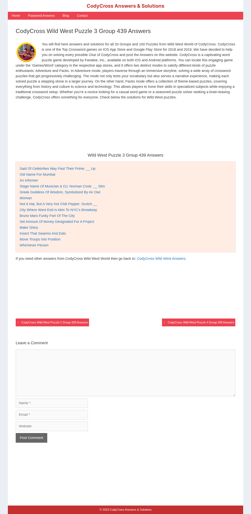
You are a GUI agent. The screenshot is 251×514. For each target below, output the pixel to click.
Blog (66, 15)
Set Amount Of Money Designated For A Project (57, 222)
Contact (82, 15)
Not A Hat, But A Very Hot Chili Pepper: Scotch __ (58, 204)
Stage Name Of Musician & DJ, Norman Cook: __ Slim (62, 186)
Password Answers (41, 15)
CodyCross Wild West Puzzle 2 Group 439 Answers (54, 322)
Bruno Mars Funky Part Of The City (47, 216)
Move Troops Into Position (40, 239)
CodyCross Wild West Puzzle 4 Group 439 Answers (201, 322)
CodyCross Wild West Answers (161, 259)
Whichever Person (34, 245)
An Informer (29, 180)
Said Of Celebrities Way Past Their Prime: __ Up (57, 169)
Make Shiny (29, 227)
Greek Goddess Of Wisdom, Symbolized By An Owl (60, 192)
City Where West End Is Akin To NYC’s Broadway (58, 210)
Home (16, 15)
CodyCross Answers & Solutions (125, 6)
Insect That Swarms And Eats (43, 233)
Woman (26, 198)
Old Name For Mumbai (37, 174)
